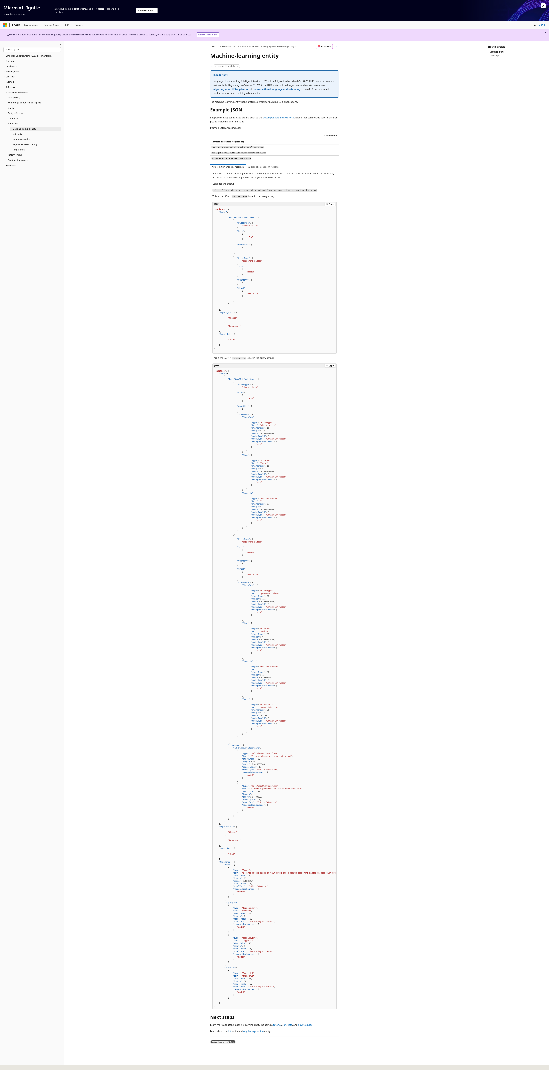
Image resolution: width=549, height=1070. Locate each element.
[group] (274, 688)
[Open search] (535, 25)
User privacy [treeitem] (14, 97)
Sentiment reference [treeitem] (18, 160)
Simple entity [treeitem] (19, 149)
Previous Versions (228, 46)
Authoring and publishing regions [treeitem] (24, 102)
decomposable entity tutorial (278, 117)
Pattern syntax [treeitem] (15, 154)
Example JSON (497, 51)
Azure (243, 46)
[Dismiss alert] (543, 5)
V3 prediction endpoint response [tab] (228, 166)
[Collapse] (60, 44)
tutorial (277, 1024)
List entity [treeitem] (17, 134)
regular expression (253, 1031)
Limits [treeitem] (11, 108)
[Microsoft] (5, 25)
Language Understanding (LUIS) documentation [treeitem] (29, 55)
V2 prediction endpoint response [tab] (264, 166)
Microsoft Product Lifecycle (88, 34)
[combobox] (32, 49)
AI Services (254, 46)
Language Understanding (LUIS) (278, 46)
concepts (287, 1024)
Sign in (542, 24)
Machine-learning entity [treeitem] (24, 128)
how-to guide (305, 1024)
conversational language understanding (277, 89)
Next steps (495, 55)
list (229, 1031)
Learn (213, 46)
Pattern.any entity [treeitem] (21, 139)
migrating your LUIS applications (231, 89)
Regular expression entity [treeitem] (25, 144)
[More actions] (336, 46)
